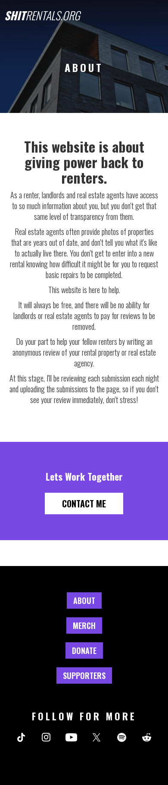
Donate (84, 650)
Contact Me (84, 503)
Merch (84, 625)
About (84, 600)
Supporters (84, 675)
